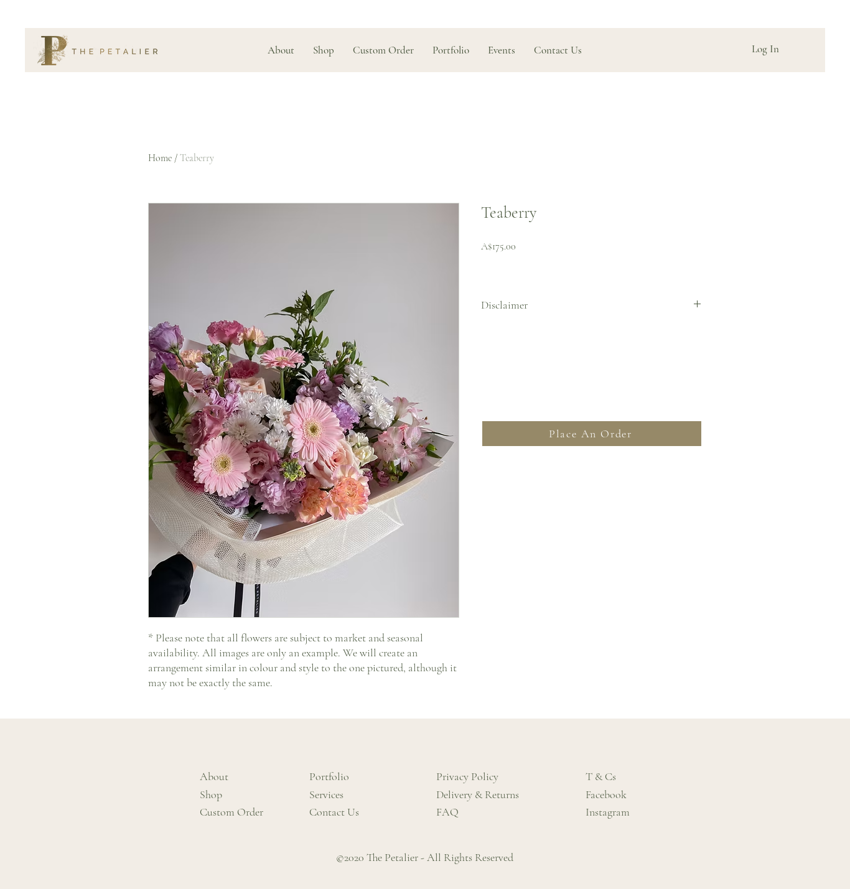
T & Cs (601, 776)
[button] (451, 50)
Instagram (608, 812)
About (214, 776)
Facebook (606, 794)
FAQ (447, 812)
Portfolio (329, 776)
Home (160, 158)
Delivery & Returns (477, 794)
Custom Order (231, 812)
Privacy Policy (467, 776)
